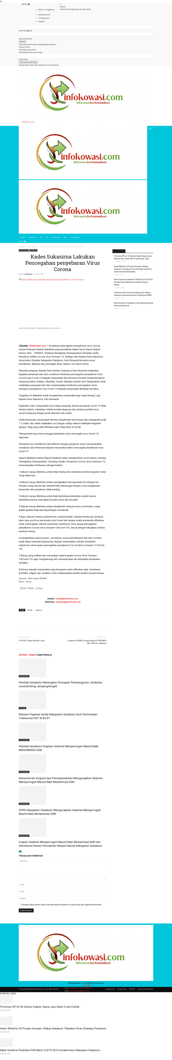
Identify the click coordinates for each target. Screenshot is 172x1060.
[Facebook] (22, 4)
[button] (150, 129)
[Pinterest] (32, 625)
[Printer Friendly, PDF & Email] (31, 589)
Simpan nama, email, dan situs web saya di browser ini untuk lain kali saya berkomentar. (61, 904)
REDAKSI (132, 989)
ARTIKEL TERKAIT (28, 655)
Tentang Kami (110, 989)
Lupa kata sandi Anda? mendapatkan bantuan (37, 44)
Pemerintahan (32, 247)
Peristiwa (22, 708)
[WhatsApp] (38, 625)
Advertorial (55, 237)
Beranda (22, 247)
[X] (26, 4)
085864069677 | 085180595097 (79, 988)
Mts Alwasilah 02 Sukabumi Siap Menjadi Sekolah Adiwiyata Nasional (133, 304)
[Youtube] (29, 4)
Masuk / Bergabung (46, 9)
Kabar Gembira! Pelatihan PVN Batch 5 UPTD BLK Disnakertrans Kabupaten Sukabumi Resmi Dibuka (133, 282)
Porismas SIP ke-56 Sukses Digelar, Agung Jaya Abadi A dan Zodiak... (40, 1006)
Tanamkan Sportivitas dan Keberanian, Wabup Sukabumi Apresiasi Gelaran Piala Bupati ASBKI (132, 294)
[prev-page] (19, 851)
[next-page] (21, 851)
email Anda (23, 59)
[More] (44, 625)
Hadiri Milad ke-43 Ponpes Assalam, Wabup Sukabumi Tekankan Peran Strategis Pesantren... (54, 1028)
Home (23, 237)
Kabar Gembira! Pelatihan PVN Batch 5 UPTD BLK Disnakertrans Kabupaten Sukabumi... (51, 1050)
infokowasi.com (37, 345)
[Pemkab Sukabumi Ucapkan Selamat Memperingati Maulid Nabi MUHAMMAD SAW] (62, 731)
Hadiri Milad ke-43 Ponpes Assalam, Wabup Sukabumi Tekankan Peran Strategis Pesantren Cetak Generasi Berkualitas (133, 269)
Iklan (65, 237)
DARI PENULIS (44, 655)
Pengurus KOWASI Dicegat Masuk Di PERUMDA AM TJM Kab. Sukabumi (87, 641)
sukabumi (38, 610)
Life (41, 237)
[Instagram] (24, 4)
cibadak (29, 610)
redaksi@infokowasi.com (67, 598)
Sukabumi (32, 237)
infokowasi (28, 274)
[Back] (61, 4)
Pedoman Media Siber (145, 989)
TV (47, 237)
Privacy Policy (24, 47)
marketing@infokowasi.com (68, 602)
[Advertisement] (48, 336)
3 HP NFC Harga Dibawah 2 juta (32, 640)
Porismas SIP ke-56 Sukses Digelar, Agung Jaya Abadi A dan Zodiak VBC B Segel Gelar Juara (133, 257)
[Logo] (83, 178)
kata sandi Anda (25, 38)
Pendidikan (75, 237)
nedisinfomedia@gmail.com (79, 991)
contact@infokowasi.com (93, 983)
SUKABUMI (33, 250)
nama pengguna (25, 30)
